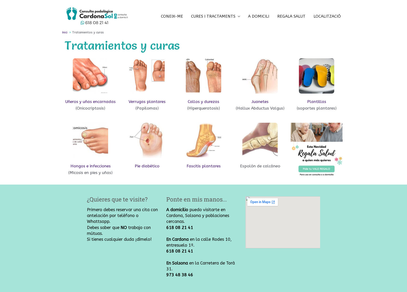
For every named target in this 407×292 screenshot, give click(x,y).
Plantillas (316, 101)
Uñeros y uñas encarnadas (90, 101)
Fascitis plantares (204, 166)
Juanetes (260, 101)
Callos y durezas (203, 101)
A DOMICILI (258, 16)
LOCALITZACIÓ (327, 16)
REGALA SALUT (291, 16)
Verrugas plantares (147, 101)
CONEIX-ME (172, 16)
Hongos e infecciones (90, 166)
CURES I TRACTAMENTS (213, 16)
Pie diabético (147, 166)
